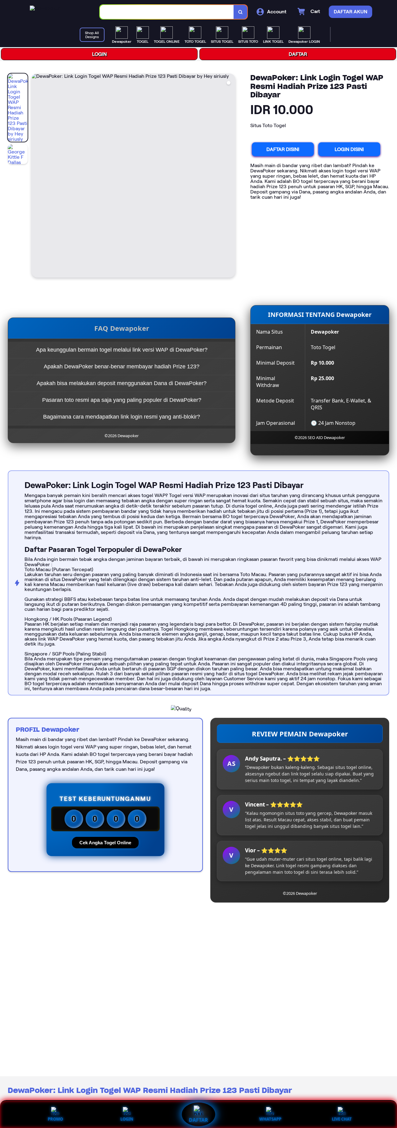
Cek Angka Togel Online (105, 842)
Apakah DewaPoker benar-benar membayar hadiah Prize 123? (121, 366)
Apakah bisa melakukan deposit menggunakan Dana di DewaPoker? (122, 383)
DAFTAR (298, 54)
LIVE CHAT (342, 1119)
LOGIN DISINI (349, 149)
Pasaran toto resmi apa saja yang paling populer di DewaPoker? (121, 400)
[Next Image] (230, 176)
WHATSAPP (270, 1119)
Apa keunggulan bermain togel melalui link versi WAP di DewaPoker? (121, 350)
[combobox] (167, 12)
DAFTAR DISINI (282, 149)
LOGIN (99, 54)
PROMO (55, 1119)
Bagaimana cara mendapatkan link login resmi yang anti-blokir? (121, 417)
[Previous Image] (36, 176)
